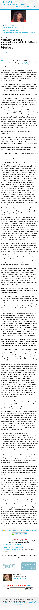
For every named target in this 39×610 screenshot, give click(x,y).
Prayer (29, 7)
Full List (29, 585)
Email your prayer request (20, 578)
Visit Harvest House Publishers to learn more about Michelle (19, 32)
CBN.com (4, 61)
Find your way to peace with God (12, 544)
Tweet (6, 52)
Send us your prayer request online (13, 547)
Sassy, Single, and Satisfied (27, 63)
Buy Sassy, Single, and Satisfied (11, 30)
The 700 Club (20, 7)
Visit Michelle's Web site (9, 27)
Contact (19, 604)
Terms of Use (31, 603)
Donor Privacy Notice (19, 603)
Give (34, 7)
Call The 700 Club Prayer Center (12, 549)
